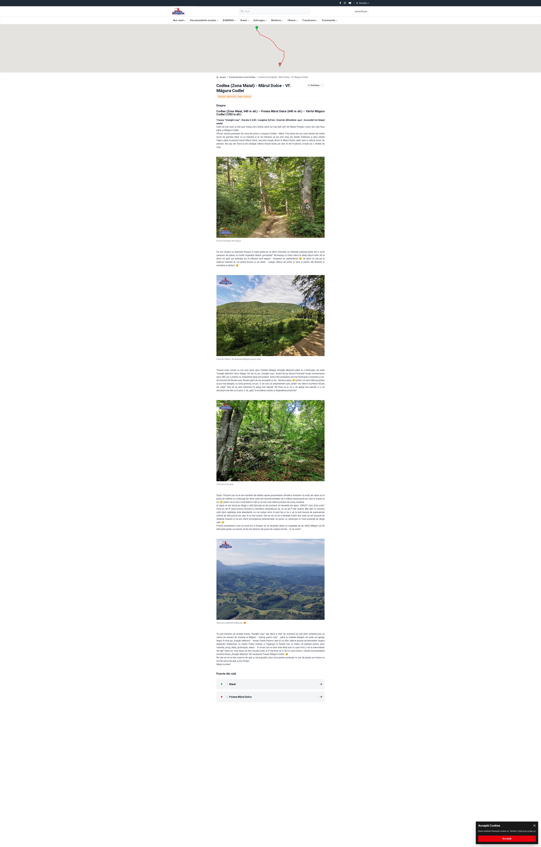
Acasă (223, 77)
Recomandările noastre (203, 20)
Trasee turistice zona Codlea (242, 77)
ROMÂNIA (229, 20)
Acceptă (507, 838)
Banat (243, 20)
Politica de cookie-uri (526, 831)
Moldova (276, 20)
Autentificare (361, 11)
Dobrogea (259, 20)
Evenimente (329, 20)
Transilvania (309, 20)
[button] (280, 65)
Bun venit (178, 20)
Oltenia (292, 20)
